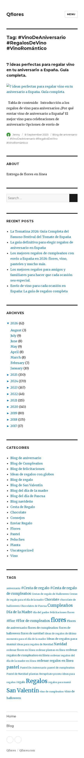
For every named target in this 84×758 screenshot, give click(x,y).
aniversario (13, 588)
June (14, 341)
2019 (13, 413)
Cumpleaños (60, 605)
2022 (14, 394)
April (15, 352)
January (17, 368)
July (13, 336)
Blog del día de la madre (29, 490)
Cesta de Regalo (22, 507)
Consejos (17, 518)
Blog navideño (21, 501)
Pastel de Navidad (17, 673)
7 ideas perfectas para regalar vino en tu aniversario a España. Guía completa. (40, 70)
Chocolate (18, 512)
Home (11, 716)
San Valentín (22, 690)
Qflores (15, 14)
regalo (20, 682)
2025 (14, 375)
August (16, 330)
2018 (13, 419)
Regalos (36, 681)
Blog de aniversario (65, 134)
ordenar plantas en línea (50, 650)
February (17, 363)
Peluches (17, 539)
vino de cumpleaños (52, 691)
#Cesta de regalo (35, 588)
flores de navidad (32, 633)
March (16, 357)
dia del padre (41, 612)
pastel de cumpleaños (61, 667)
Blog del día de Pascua (27, 496)
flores (58, 619)
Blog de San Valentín (26, 485)
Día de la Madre (19, 612)
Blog (10, 726)
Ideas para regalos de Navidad (35, 644)
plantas (33, 674)
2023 (14, 387)
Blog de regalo (21, 480)
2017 (13, 426)
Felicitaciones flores (62, 612)
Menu (71, 14)
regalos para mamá (59, 682)
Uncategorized (21, 550)
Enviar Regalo (21, 523)
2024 (14, 381)
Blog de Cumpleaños (26, 463)
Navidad (60, 644)
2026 (14, 323)
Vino (14, 556)
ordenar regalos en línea (55, 660)
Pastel (15, 534)
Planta (15, 545)
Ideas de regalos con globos (32, 474)
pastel (12, 667)
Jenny (16, 134)
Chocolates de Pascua (34, 605)
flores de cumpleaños (43, 627)
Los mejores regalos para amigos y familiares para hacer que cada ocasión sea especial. (41, 274)
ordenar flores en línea (20, 650)
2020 (14, 407)
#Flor (10, 621)
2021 (13, 400)
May (14, 346)
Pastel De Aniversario (33, 667)
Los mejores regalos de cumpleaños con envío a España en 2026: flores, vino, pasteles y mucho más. (42, 258)
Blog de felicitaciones (27, 469)
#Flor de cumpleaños (33, 621)
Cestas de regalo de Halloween (50, 593)
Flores (15, 529)
